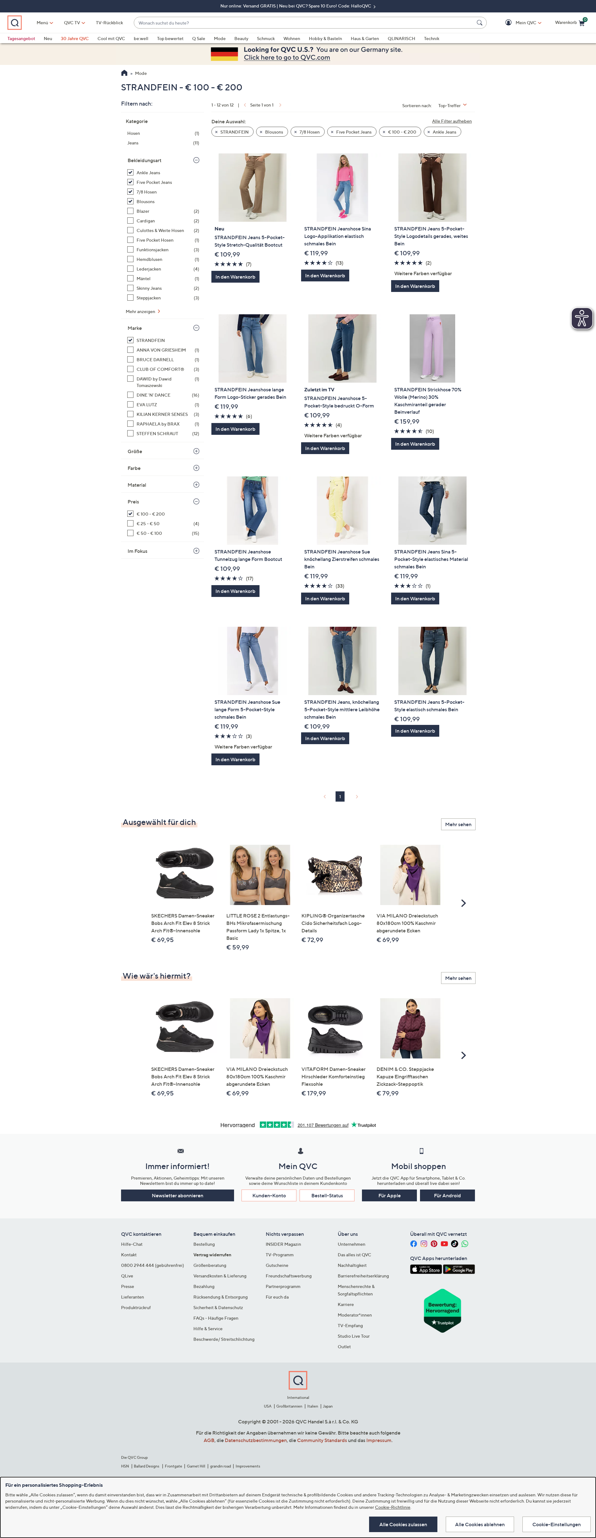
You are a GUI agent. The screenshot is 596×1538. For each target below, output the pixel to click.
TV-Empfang (350, 1325)
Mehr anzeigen (141, 311)
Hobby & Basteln (325, 38)
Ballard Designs (147, 1466)
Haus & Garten (365, 38)
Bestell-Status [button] (327, 1195)
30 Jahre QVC (75, 38)
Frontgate (173, 1466)
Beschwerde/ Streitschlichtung (224, 1339)
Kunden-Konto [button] (269, 1195)
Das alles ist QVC (354, 1254)
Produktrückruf (136, 1307)
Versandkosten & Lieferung (219, 1275)
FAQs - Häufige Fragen (215, 1318)
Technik (431, 38)
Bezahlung (203, 1286)
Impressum (378, 1440)
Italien (312, 1406)
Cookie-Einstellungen (556, 1524)
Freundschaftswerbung (289, 1275)
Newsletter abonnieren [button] (177, 1195)
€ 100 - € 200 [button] (401, 131)
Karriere (346, 1304)
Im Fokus (137, 551)
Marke (135, 328)
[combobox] (304, 23)
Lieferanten (132, 1296)
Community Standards (322, 1440)
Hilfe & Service (208, 1328)
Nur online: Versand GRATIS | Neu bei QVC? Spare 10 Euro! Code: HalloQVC (296, 5)
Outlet (344, 1346)
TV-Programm (280, 1254)
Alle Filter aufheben (452, 121)
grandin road (220, 1466)
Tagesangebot (21, 38)
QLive (127, 1275)
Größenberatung (209, 1265)
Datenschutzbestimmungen (256, 1440)
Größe (135, 451)
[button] (517, 22)
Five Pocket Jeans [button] (353, 131)
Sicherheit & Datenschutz (218, 1307)
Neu (48, 38)
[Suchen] (480, 22)
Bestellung (204, 1244)
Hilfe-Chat (131, 1244)
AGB (209, 1440)
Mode (220, 38)
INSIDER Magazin (283, 1244)
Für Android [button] (447, 1195)
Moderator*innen (355, 1314)
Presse (127, 1286)
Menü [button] (42, 22)
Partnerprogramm (283, 1286)
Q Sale (198, 38)
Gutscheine (277, 1265)
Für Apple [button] (389, 1195)
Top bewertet (170, 38)
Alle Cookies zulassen (403, 1524)
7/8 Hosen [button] (309, 131)
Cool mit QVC (111, 38)
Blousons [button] (273, 131)
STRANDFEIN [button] (234, 131)
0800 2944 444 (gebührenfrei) (152, 1265)
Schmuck (266, 38)
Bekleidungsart (144, 160)
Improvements (248, 1466)
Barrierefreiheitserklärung (363, 1275)
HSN (125, 1466)
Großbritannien (289, 1406)
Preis (133, 501)
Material (137, 485)
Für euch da (277, 1296)
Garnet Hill (196, 1466)
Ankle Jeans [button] (444, 131)
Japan (328, 1406)
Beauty (241, 38)
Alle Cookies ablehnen (480, 1524)
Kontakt (129, 1254)
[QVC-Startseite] (124, 73)
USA (268, 1406)
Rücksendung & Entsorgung (220, 1296)
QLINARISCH (401, 38)
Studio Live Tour (354, 1336)
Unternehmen (351, 1244)
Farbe (134, 468)
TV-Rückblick (109, 22)
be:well (141, 38)
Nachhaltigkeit (352, 1265)
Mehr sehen (458, 824)
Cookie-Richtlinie (392, 1507)
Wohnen (291, 38)
